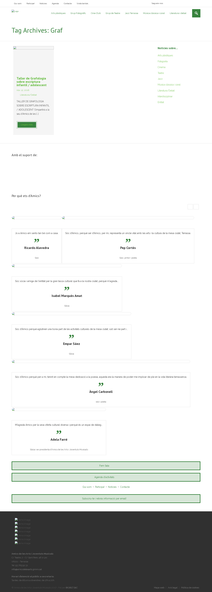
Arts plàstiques (165, 55)
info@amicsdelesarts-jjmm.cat (27, 569)
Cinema (161, 67)
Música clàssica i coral (169, 84)
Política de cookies (190, 587)
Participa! (30, 3)
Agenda (55, 3)
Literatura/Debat (28, 95)
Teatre (161, 73)
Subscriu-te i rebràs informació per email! (104, 498)
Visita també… (83, 3)
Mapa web (159, 587)
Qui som (18, 3)
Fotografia (163, 61)
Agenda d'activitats (104, 477)
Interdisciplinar (165, 96)
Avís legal (173, 587)
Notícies (43, 3)
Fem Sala (104, 465)
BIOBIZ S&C (72, 587)
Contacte (68, 3)
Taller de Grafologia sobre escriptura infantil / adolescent (32, 81)
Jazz (160, 79)
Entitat (161, 102)
